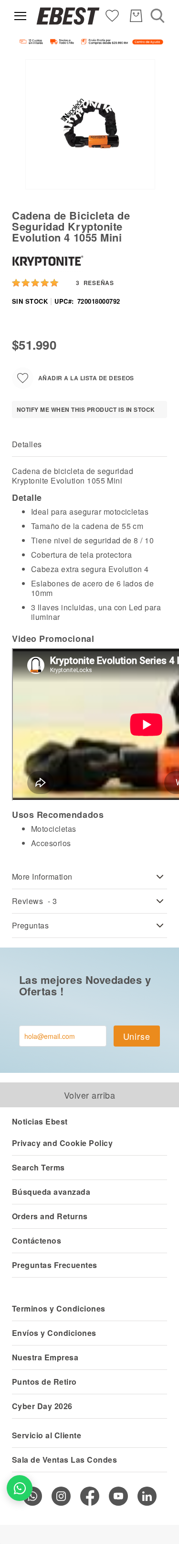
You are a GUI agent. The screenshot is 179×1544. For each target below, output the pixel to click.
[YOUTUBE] (118, 1496)
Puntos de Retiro (44, 1381)
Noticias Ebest (40, 1121)
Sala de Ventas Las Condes (64, 1459)
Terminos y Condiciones (58, 1308)
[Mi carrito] (136, 15)
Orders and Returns (50, 1216)
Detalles (27, 444)
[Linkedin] (147, 1496)
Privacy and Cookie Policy (62, 1142)
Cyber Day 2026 (42, 1406)
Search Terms (38, 1167)
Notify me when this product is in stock (86, 409)
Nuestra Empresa (45, 1357)
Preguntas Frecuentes (54, 1264)
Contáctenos (36, 1240)
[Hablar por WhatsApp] (19, 1488)
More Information (42, 876)
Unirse (136, 1036)
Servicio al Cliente (46, 1435)
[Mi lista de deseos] (112, 15)
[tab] (89, 444)
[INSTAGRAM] (61, 1496)
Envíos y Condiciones (54, 1332)
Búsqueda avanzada (51, 1191)
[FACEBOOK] (89, 1496)
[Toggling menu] (20, 16)
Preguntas (30, 925)
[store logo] (68, 16)
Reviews (34, 900)
